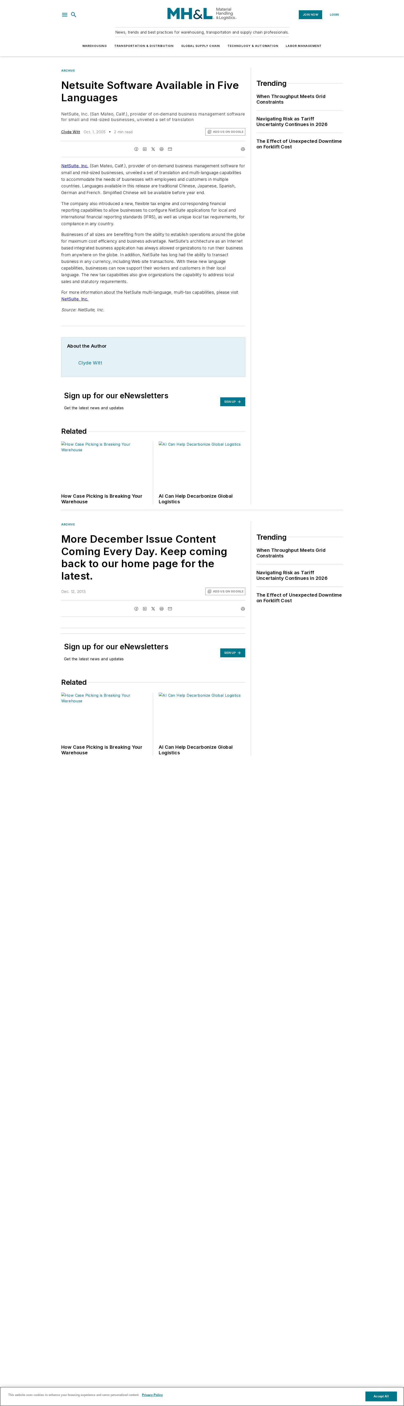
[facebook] (136, 149)
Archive (68, 70)
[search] (73, 14)
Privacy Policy (152, 1395)
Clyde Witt (70, 131)
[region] (202, 1396)
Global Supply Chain (200, 46)
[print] (243, 149)
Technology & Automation (252, 46)
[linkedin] (144, 149)
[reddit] (161, 149)
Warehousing (94, 46)
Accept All (381, 1396)
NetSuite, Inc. (75, 165)
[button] (64, 14)
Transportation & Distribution (144, 46)
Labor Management (304, 46)
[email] (170, 149)
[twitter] (153, 149)
